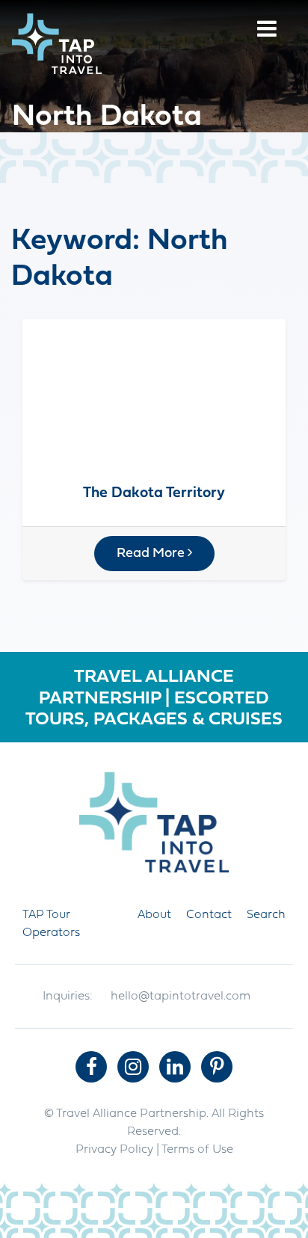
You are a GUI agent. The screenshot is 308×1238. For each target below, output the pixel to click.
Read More (152, 553)
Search (266, 915)
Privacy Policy (114, 1150)
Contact (209, 915)
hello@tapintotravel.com (180, 997)
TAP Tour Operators (51, 924)
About (154, 915)
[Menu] (267, 31)
